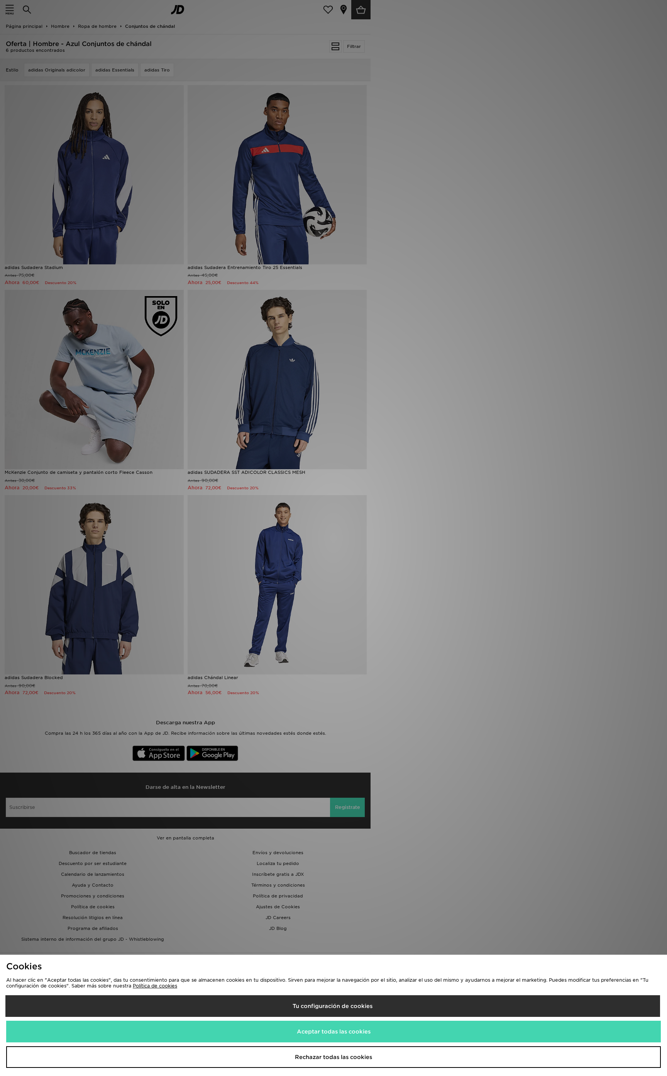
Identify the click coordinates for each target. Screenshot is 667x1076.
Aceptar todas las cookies (334, 1031)
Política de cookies (155, 986)
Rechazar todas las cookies (333, 1057)
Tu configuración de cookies (332, 1006)
